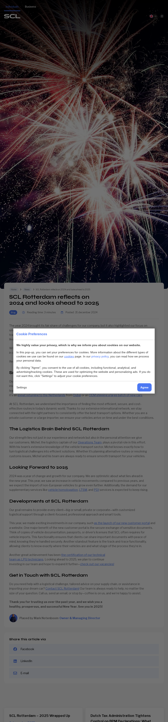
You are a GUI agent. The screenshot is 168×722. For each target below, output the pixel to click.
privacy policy (100, 356)
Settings (21, 387)
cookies (69, 356)
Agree (144, 387)
